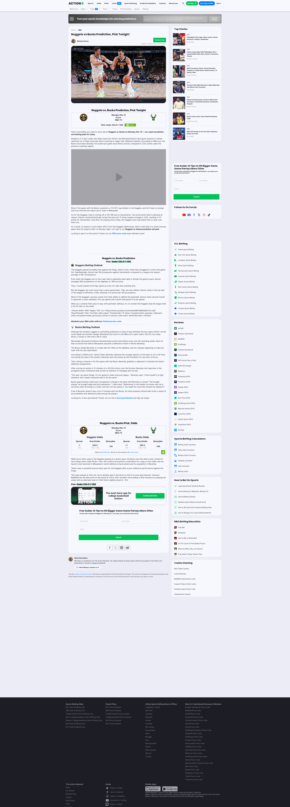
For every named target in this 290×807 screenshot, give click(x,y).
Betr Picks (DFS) (184, 398)
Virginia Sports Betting (186, 282)
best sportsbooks (125, 398)
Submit (118, 537)
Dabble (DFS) (183, 387)
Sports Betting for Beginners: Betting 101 (193, 491)
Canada (148, 756)
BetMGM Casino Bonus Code (184, 579)
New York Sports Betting (187, 255)
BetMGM (181, 339)
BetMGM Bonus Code (193, 710)
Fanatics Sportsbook (185, 334)
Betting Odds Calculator (187, 445)
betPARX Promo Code (193, 747)
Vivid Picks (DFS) (184, 414)
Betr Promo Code (191, 766)
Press (68, 804)
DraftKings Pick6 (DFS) (186, 403)
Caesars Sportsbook (185, 350)
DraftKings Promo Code (194, 737)
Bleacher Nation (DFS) (186, 409)
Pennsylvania (150, 730)
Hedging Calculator (185, 461)
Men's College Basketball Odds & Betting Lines (83, 717)
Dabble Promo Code (192, 760)
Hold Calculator (183, 466)
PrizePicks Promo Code (193, 779)
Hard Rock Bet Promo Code (195, 750)
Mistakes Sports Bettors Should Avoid (192, 502)
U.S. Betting (180, 243)
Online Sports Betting (186, 249)
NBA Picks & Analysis (113, 710)
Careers (68, 797)
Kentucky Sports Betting (187, 303)
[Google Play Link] (170, 789)
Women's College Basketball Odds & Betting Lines (84, 720)
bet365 (181, 328)
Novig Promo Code (192, 727)
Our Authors (70, 791)
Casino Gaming (183, 563)
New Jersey (149, 727)
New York (148, 710)
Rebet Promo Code (192, 770)
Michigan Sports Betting (187, 292)
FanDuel (181, 430)
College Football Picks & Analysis (117, 714)
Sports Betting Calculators (190, 438)
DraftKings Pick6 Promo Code (196, 756)
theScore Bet (183, 355)
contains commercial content (83, 574)
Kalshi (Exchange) (184, 366)
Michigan (148, 737)
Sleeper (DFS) (183, 392)
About (68, 787)
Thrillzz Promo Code (192, 776)
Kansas (148, 747)
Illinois (147, 733)
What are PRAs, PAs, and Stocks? (190, 549)
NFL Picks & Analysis (113, 707)
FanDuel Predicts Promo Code (196, 720)
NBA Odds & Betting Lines (75, 710)
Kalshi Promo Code (192, 724)
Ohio (147, 740)
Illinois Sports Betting (186, 265)
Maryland (148, 717)
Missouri (148, 753)
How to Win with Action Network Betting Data (195, 507)
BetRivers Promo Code (193, 753)
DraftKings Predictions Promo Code (198, 730)
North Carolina (150, 750)
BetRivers (181, 371)
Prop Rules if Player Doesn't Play (190, 554)
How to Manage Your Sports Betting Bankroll (194, 513)
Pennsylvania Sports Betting (188, 271)
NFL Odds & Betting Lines (75, 707)
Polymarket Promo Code (194, 717)
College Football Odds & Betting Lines (79, 714)
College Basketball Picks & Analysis (118, 717)
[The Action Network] (76, 3)
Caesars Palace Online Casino (185, 584)
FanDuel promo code (112, 321)
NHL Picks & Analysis (113, 724)
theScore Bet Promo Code (194, 743)
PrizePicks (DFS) (184, 382)
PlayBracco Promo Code (194, 773)
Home (73, 30)
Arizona (148, 720)
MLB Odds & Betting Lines (75, 724)
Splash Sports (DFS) (185, 419)
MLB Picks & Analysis (113, 720)
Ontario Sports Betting (186, 314)
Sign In (218, 3)
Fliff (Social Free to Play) (187, 360)
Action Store (70, 800)
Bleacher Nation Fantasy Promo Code (199, 763)
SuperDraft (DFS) (184, 424)
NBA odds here (132, 452)
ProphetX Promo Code (193, 733)
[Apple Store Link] (153, 789)
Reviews (179, 322)
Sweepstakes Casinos (182, 594)
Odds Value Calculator (186, 450)
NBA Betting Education (187, 521)
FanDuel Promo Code (193, 740)
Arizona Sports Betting (186, 298)
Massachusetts (150, 743)
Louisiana (148, 714)
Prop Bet (181, 527)
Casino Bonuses (180, 574)
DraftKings (106, 452)
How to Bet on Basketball (187, 538)
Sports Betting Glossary (187, 497)
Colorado (148, 724)
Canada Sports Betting (186, 308)
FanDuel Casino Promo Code (184, 589)
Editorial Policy (71, 794)
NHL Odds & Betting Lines (75, 727)
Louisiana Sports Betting (187, 260)
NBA (80, 30)
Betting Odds (183, 471)
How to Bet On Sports (186, 480)
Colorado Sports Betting (187, 276)
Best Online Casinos (181, 569)
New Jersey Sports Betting (188, 287)
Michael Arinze (83, 41)
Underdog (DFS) (184, 376)
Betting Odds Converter (187, 455)
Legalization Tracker (152, 707)
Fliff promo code (119, 233)
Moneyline (182, 533)
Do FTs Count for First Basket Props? (191, 543)
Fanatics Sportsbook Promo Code (197, 707)
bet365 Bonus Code (192, 714)
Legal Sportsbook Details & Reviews (191, 486)
